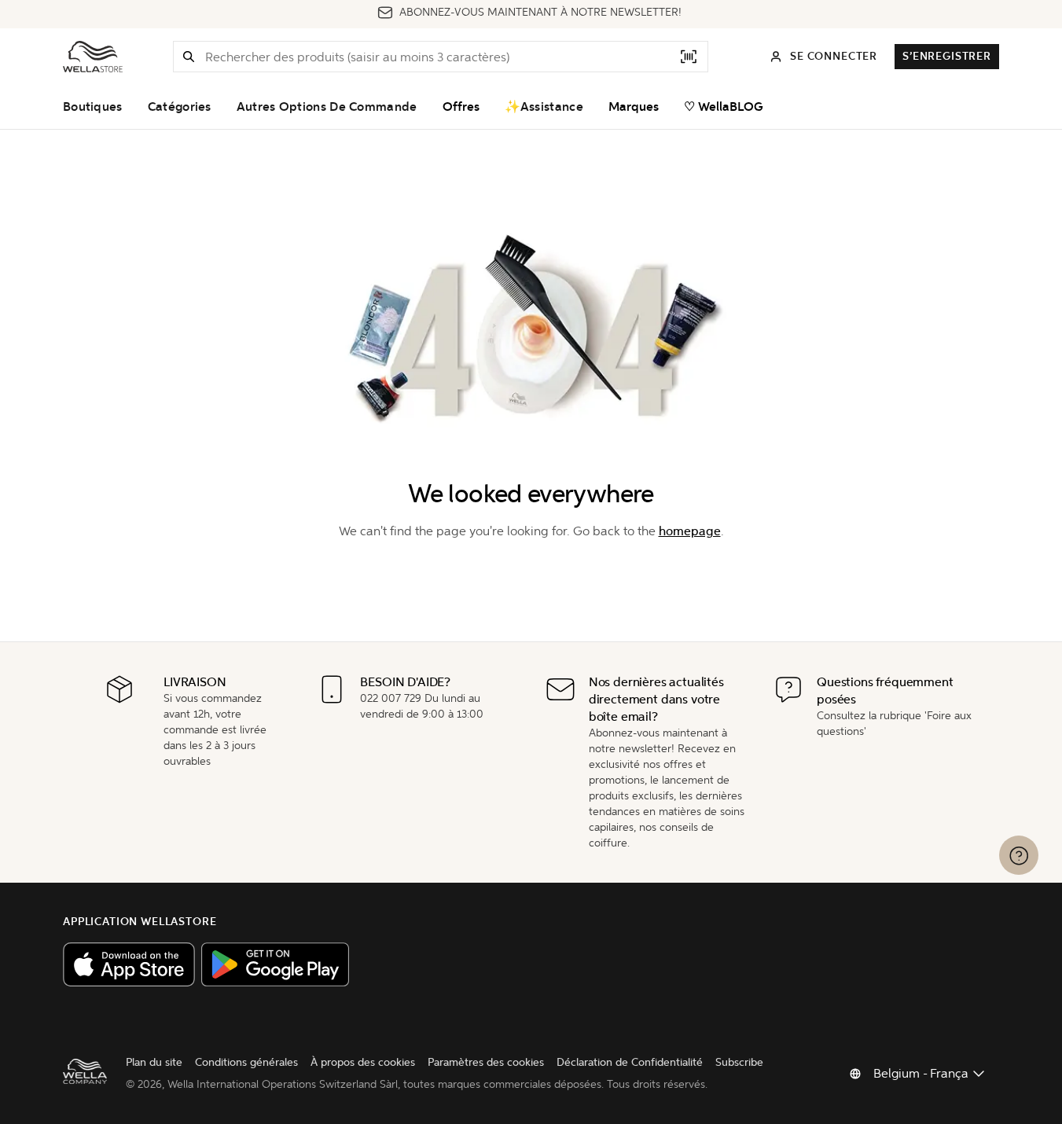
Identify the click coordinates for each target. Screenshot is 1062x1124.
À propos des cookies (363, 1062)
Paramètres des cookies (486, 1062)
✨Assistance (544, 107)
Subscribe (739, 1062)
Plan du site (154, 1062)
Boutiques (93, 107)
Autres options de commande (327, 107)
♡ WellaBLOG (723, 107)
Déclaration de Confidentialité (630, 1062)
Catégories (179, 107)
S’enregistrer (946, 56)
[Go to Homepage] (93, 56)
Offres (461, 107)
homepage (690, 530)
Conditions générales (246, 1062)
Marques (633, 107)
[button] (188, 56)
